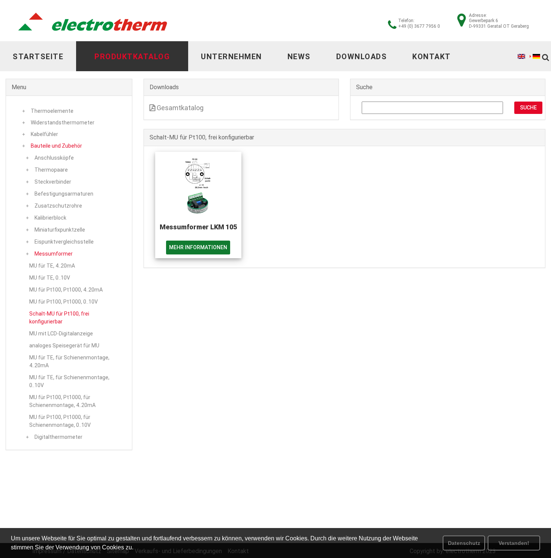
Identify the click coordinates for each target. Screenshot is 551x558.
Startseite (38, 56)
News (299, 56)
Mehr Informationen (198, 247)
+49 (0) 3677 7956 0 (419, 26)
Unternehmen (231, 56)
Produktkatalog (132, 56)
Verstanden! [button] (514, 543)
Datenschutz (464, 543)
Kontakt (431, 56)
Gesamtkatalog (179, 108)
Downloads (361, 56)
